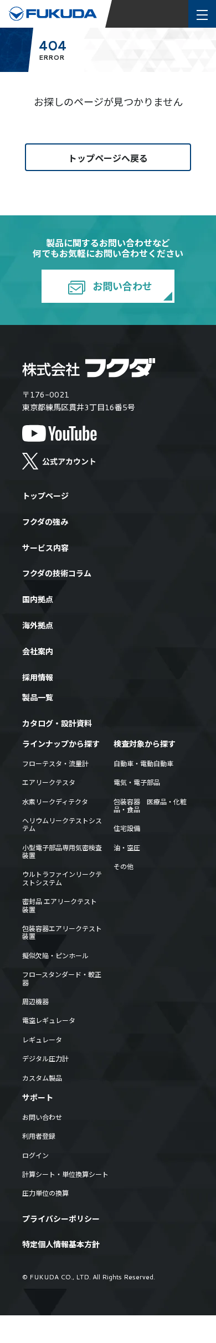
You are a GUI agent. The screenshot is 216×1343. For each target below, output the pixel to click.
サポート (37, 1098)
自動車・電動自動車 (143, 764)
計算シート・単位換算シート (65, 1175)
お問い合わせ (121, 286)
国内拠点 (37, 600)
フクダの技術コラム (56, 573)
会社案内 (37, 652)
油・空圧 (127, 848)
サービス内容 (45, 548)
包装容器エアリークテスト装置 (62, 933)
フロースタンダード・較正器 (61, 979)
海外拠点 (37, 626)
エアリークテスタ (48, 783)
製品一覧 (37, 698)
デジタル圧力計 (45, 1059)
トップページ (45, 496)
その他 (123, 867)
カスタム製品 (42, 1078)
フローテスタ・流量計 (55, 764)
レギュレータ (42, 1040)
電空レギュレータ (48, 1021)
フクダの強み (45, 522)
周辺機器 (35, 1002)
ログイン (35, 1156)
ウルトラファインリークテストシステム (62, 879)
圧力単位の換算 (45, 1193)
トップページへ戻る (108, 158)
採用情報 (37, 678)
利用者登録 (38, 1136)
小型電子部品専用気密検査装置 (62, 852)
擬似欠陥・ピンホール (55, 956)
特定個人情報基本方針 (61, 1244)
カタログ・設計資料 (57, 724)
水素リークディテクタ (55, 802)
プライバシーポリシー (61, 1219)
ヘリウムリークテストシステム (62, 825)
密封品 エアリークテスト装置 (59, 906)
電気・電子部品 (137, 783)
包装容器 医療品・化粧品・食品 (150, 806)
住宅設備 (127, 829)
